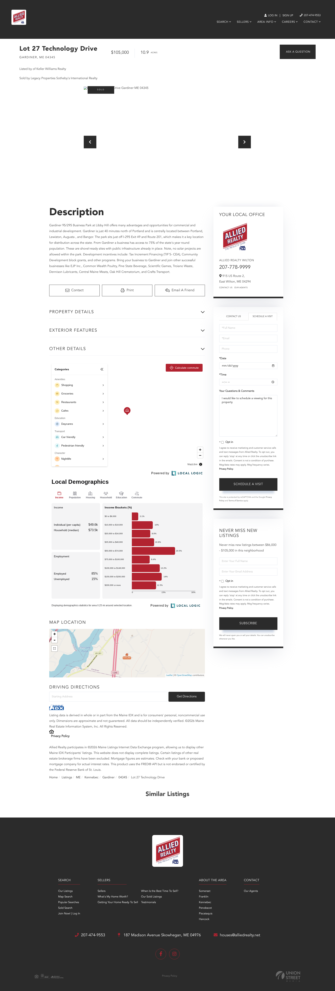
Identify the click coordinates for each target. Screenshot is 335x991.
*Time (222, 375)
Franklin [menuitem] (203, 897)
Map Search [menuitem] (65, 897)
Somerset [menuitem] (204, 891)
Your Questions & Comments (236, 391)
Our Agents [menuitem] (251, 891)
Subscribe (248, 623)
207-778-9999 (235, 267)
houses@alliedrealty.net (240, 935)
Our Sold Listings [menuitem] (151, 897)
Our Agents (241, 288)
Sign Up (287, 15)
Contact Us (225, 288)
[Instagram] (174, 954)
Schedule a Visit (263, 316)
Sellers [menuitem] (243, 22)
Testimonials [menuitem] (148, 902)
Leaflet (169, 675)
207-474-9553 (312, 15)
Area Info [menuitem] (265, 22)
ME (78, 777)
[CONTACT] (298, 52)
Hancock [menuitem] (204, 919)
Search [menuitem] (222, 22)
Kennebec (91, 777)
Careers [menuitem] (288, 22)
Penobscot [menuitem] (205, 908)
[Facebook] (160, 954)
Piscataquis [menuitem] (205, 913)
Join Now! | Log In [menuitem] (69, 913)
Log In (272, 15)
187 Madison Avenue (161, 935)
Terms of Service (236, 501)
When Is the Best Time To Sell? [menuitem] (159, 891)
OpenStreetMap (184, 675)
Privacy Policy (60, 736)
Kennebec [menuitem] (205, 902)
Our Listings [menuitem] (65, 891)
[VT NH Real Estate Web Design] (288, 976)
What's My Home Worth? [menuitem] (113, 897)
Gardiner (108, 777)
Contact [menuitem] (311, 22)
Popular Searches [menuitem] (68, 902)
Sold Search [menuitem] (65, 908)
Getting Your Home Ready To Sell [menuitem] (118, 902)
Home (53, 777)
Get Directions (187, 696)
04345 (122, 777)
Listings (67, 777)
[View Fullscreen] (54, 648)
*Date (222, 358)
